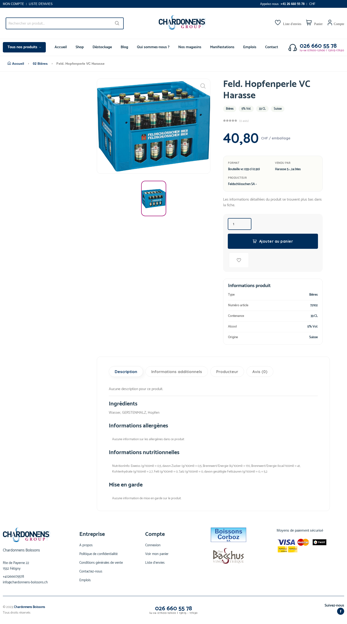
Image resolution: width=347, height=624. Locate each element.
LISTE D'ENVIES (41, 3)
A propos (86, 545)
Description (126, 371)
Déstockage (102, 47)
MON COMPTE (13, 3)
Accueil (61, 47)
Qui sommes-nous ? (153, 47)
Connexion (153, 545)
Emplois (249, 47)
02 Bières (40, 63)
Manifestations (222, 47)
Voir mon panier (157, 554)
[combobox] (65, 23)
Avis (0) (259, 371)
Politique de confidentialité (98, 554)
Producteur (227, 371)
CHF (312, 3)
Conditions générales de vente (101, 563)
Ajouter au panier (276, 241)
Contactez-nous (90, 571)
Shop (80, 47)
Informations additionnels (176, 371)
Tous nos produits (23, 47)
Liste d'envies (155, 563)
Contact (271, 47)
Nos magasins (189, 47)
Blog (124, 47)
